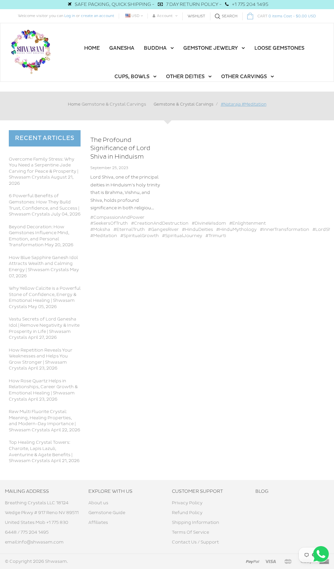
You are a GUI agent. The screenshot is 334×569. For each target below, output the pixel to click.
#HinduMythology (236, 229)
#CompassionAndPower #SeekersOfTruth (117, 220)
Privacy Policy (187, 503)
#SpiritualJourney (182, 235)
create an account (97, 16)
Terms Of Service (190, 532)
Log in (69, 16)
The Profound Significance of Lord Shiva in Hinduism (120, 148)
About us (98, 503)
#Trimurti (215, 235)
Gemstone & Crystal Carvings (114, 104)
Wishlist (196, 16)
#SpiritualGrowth (139, 235)
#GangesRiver (163, 229)
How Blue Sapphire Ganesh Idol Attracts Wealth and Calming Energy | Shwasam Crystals (43, 263)
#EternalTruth (129, 229)
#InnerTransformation (284, 229)
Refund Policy (187, 512)
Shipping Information (195, 522)
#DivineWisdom (209, 223)
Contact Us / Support (195, 542)
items (286, 16)
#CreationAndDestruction (160, 223)
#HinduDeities (197, 229)
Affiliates (98, 522)
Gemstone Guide (106, 512)
